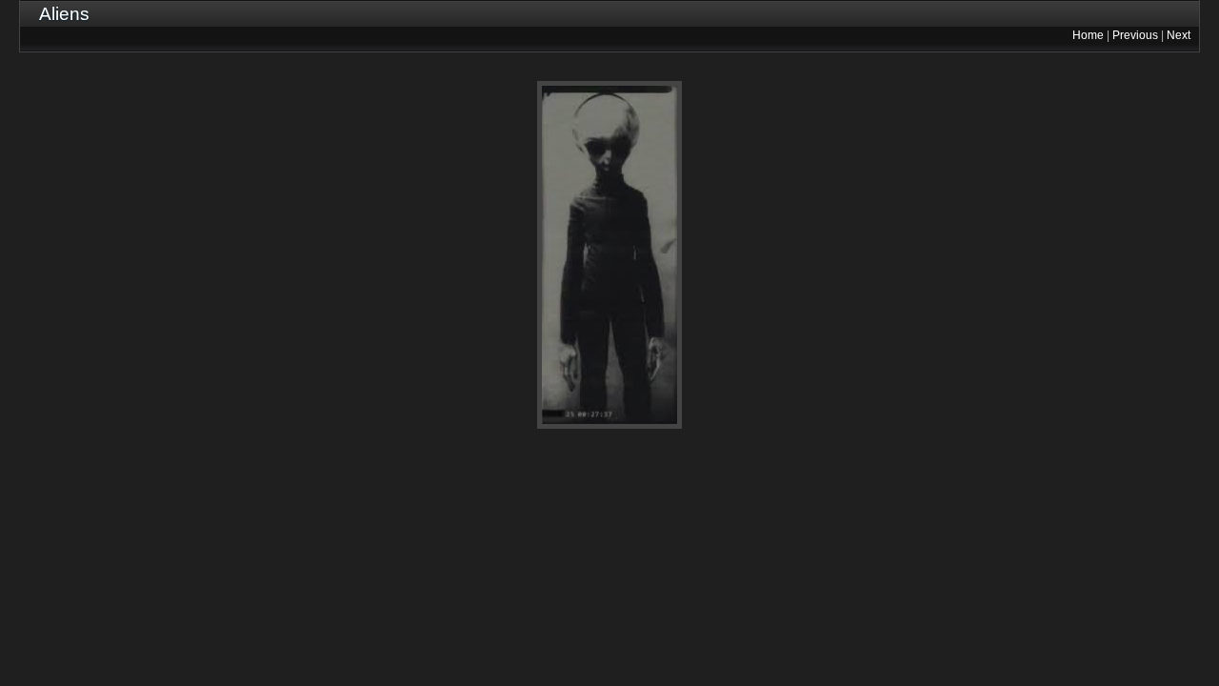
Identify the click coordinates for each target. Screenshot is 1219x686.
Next (1178, 35)
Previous (1135, 35)
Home (1088, 35)
